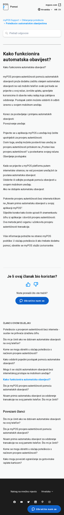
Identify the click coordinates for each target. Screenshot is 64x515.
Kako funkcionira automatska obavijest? (26, 379)
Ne (35, 284)
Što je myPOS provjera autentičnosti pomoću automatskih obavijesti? (27, 387)
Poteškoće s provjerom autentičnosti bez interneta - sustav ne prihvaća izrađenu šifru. (31, 331)
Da (28, 284)
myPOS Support (11, 20)
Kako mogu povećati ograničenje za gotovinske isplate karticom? (28, 461)
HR (55, 9)
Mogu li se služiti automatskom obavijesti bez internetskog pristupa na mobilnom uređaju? (28, 371)
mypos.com (51, 5)
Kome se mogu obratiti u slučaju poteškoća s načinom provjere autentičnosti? (27, 351)
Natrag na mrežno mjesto (24, 491)
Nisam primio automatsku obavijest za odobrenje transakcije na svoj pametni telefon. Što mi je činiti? (30, 397)
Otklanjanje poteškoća (32, 20)
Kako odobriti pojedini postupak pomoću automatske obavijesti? (31, 361)
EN (59, 9)
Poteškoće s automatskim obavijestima (26, 23)
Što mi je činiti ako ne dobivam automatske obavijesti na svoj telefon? (32, 341)
